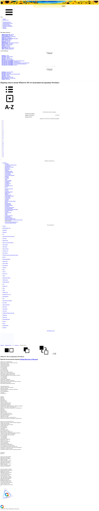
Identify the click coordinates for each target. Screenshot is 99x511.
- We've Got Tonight (7, 59)
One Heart (7, 199)
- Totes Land (6, 79)
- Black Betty (6, 72)
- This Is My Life (7, 58)
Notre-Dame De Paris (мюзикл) (8, 236)
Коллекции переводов (7, 25)
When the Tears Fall (8, 217)
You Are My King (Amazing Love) (11, 221)
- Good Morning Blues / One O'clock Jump (15, 62)
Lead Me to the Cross (9, 188)
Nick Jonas (5, 310)
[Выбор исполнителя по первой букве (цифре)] (9, 110)
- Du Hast (6, 41)
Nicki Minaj (5, 246)
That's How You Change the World (11, 209)
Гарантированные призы (7, 23)
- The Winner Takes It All (7, 48)
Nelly (4, 269)
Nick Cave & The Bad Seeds (8, 242)
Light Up (6, 190)
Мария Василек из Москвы (28, 359)
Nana (4, 290)
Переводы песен (8, 345)
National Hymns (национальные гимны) (10, 255)
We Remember (7, 216)
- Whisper (6, 57)
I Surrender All (7, 181)
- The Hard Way (9, 36)
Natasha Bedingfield (6, 259)
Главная (4, 18)
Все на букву (50, 330)
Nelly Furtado (5, 244)
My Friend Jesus (8, 194)
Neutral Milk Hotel (6, 319)
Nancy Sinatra (5, 263)
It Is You (6, 186)
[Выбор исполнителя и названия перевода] (9, 93)
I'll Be (6, 179)
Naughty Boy (5, 261)
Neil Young (5, 306)
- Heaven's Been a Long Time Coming (11, 73)
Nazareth (4, 267)
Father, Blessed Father (9, 172)
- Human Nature (8, 47)
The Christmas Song (8, 210)
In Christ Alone (8, 183)
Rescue (6, 202)
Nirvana (4, 226)
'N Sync (4, 271)
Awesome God (7, 165)
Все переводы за (50, 66)
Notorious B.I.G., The (7, 294)
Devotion (6, 170)
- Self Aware (6, 37)
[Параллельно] (9, 354)
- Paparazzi (6, 46)
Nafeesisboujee (5, 296)
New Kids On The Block (7, 300)
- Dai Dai (8, 34)
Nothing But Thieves (6, 277)
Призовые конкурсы (7, 22)
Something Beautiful (8, 205)
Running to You (8, 203)
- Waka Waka (10, 38)
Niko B (4, 257)
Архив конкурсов (6, 24)
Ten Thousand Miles (8, 208)
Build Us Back (7, 169)
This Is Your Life (8, 212)
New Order (5, 302)
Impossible (7, 182)
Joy (5, 187)
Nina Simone (5, 252)
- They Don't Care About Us (10, 42)
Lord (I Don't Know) (9, 191)
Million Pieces (7, 192)
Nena (4, 288)
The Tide (6, 211)
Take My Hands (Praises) (9, 207)
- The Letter (6, 76)
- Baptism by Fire (11, 61)
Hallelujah (7, 176)
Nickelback (5, 230)
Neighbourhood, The (6, 228)
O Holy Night (7, 197)
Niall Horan (5, 315)
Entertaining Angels (8, 171)
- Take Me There (6, 40)
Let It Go (6, 189)
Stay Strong (7, 206)
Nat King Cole (5, 250)
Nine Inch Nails (5, 248)
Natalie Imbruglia (6, 281)
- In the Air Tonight (7, 71)
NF (3, 234)
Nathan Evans (5, 279)
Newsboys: (5, 162)
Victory (6, 214)
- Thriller (5, 55)
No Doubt (4, 238)
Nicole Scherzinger (6, 304)
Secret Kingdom (8, 204)
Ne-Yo (4, 275)
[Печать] (53, 354)
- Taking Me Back (7, 56)
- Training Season (7, 44)
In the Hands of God (8, 185)
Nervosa (4, 321)
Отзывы (4, 27)
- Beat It (6, 39)
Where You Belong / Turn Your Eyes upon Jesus (14, 219)
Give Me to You (8, 173)
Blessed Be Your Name (9, 166)
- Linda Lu (9, 64)
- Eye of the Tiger (8, 78)
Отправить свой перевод (7, 26)
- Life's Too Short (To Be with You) (14, 63)
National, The (5, 292)
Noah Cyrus (5, 273)
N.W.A (4, 323)
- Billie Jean (7, 35)
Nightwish (5, 232)
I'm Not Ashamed (8, 180)
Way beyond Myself (8, 215)
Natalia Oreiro (5, 240)
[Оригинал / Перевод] (43, 354)
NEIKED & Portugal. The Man (8, 313)
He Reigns (7, 177)
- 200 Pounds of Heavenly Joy (13, 60)
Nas (3, 284)
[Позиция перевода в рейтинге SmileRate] (55, 354)
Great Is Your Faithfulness (9, 175)
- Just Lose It (6, 45)
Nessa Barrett (5, 265)
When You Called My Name (10, 218)
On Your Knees (8, 198)
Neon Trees (5, 317)
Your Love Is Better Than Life (10, 222)
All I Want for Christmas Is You (10, 164)
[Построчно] (26, 354)
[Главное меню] (9, 15)
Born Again (7, 168)
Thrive (6, 213)
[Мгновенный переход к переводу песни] (9, 102)
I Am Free (7, 178)
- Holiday (5, 75)
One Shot (6, 200)
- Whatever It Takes (7, 77)
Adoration (7, 163)
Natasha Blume (5, 325)
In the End (7, 184)
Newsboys (17, 345)
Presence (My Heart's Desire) (10, 201)
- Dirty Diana (7, 43)
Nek (3, 298)
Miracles (6, 193)
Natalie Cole (5, 286)
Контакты (5, 28)
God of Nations (8, 174)
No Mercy (4, 327)
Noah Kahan (5, 308)
